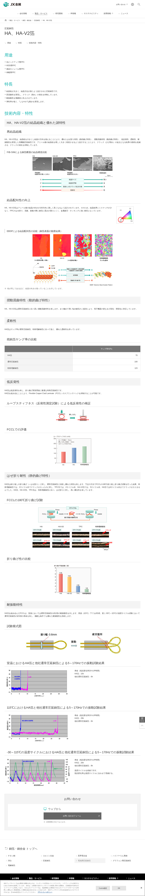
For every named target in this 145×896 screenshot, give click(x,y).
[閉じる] (141, 887)
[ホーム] (6, 20)
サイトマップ (142, 721)
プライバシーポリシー (45, 892)
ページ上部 (142, 725)
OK (119, 888)
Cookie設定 (103, 888)
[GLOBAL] (132, 4)
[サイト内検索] (138, 4)
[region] (72, 888)
